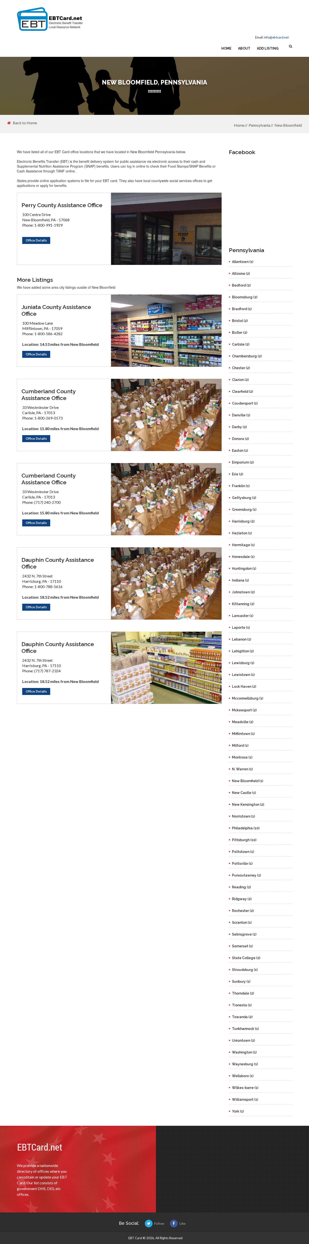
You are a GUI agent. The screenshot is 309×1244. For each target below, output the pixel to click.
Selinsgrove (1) (244, 934)
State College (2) (246, 958)
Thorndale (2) (243, 993)
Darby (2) (239, 427)
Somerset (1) (242, 946)
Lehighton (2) (243, 651)
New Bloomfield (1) (247, 781)
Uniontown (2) (243, 1040)
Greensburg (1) (244, 509)
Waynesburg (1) (245, 1064)
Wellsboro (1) (242, 1076)
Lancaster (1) (242, 615)
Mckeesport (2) (244, 710)
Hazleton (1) (242, 533)
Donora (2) (240, 438)
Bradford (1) (242, 309)
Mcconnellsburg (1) (247, 698)
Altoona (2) (241, 273)
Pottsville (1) (242, 863)
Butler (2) (239, 332)
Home (226, 48)
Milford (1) (240, 745)
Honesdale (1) (243, 556)
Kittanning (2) (243, 604)
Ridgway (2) (242, 899)
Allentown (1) (242, 261)
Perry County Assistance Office (61, 205)
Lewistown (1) (243, 674)
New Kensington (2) (248, 804)
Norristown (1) (243, 816)
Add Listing (268, 48)
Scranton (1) (242, 922)
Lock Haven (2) (244, 686)
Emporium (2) (243, 462)
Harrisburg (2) (243, 521)
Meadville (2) (242, 722)
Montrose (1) (242, 757)
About (244, 48)
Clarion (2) (240, 379)
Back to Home (25, 123)
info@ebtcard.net (276, 37)
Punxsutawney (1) (246, 875)
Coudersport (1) (245, 403)
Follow (159, 1223)
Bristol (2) (240, 320)
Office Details (36, 240)
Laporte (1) (241, 627)
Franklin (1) (241, 486)
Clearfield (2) (242, 391)
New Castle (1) (244, 792)
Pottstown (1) (243, 851)
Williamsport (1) (245, 1099)
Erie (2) (237, 474)
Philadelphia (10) (246, 828)
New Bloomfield (288, 125)
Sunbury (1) (241, 981)
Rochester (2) (243, 910)
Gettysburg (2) (244, 497)
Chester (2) (241, 368)
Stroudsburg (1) (245, 969)
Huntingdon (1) (244, 568)
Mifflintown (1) (243, 733)
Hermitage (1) (243, 545)
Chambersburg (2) (247, 356)
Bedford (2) (241, 285)
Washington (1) (244, 1052)
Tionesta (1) (242, 1005)
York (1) (238, 1111)
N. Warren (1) (242, 769)
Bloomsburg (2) (244, 297)
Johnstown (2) (243, 592)
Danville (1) (241, 415)
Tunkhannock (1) (245, 1028)
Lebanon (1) (241, 639)
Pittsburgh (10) (244, 840)
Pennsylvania (259, 125)
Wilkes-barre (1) (245, 1087)
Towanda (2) (242, 1017)
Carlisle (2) (240, 344)
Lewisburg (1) (243, 663)
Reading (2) (241, 887)
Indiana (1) (240, 580)
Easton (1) (240, 450)
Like (182, 1223)
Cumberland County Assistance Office (48, 394)
